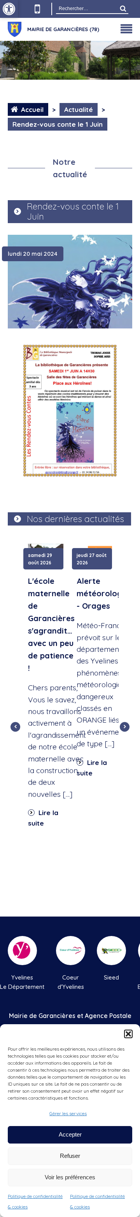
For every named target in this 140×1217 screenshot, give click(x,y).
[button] (128, 1034)
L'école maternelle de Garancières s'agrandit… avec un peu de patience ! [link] (51, 624)
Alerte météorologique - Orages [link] (107, 593)
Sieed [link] (111, 977)
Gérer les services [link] (68, 1113)
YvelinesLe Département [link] (22, 982)
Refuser (70, 1155)
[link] (9, 9)
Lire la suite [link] (43, 817)
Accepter (70, 1134)
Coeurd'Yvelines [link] (71, 982)
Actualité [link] (78, 109)
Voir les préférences (70, 1177)
